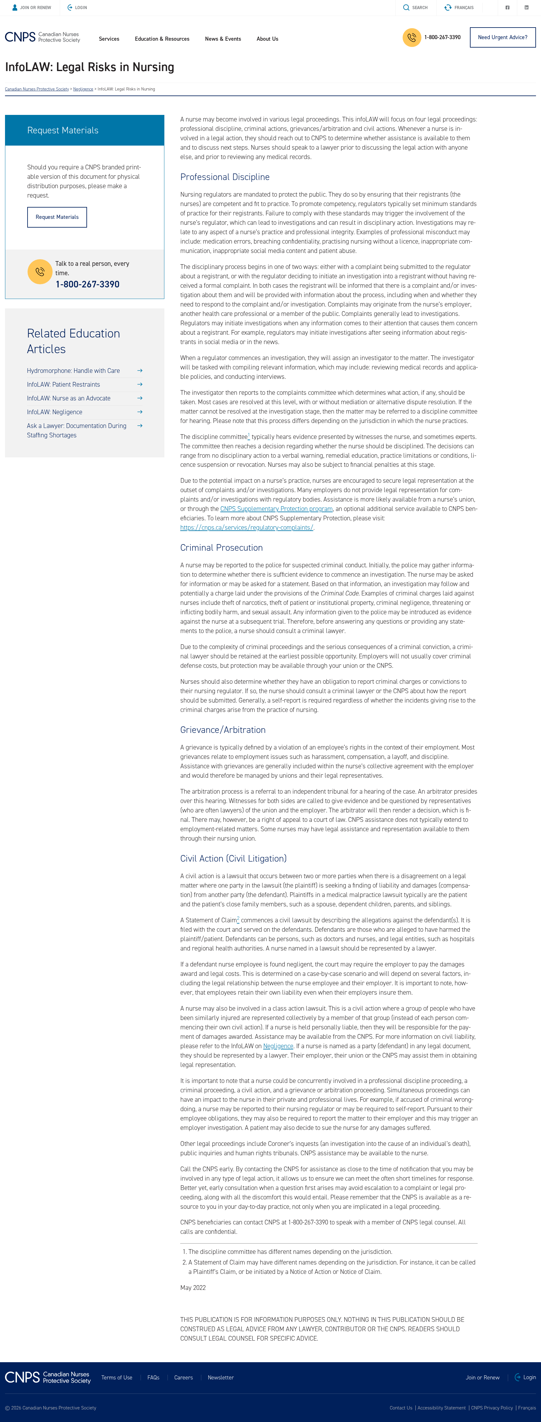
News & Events (223, 39)
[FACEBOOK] (507, 8)
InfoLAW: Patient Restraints (63, 384)
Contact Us (401, 1407)
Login (81, 8)
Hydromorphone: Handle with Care (73, 370)
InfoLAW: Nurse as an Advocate (69, 398)
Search (420, 8)
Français (464, 8)
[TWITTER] (490, 6)
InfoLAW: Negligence (54, 412)
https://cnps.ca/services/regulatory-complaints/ (246, 527)
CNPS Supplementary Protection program (276, 508)
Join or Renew (35, 8)
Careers (183, 1377)
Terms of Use (116, 1377)
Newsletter (221, 1377)
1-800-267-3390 (442, 37)
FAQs (153, 1377)
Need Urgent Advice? (503, 37)
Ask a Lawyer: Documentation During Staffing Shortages (76, 430)
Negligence (278, 1046)
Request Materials (57, 217)
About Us (267, 39)
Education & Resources (162, 39)
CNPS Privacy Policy (492, 1407)
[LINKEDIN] (526, 8)
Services (109, 39)
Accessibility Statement (442, 1407)
